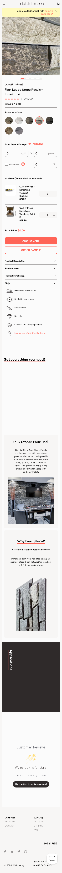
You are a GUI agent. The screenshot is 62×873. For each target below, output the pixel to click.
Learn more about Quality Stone (29, 333)
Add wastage (14, 164)
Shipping (38, 825)
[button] (22, 78)
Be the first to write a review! (31, 784)
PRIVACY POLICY (41, 861)
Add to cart (30, 240)
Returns (38, 821)
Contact (10, 825)
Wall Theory (18, 865)
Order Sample (31, 250)
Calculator (35, 144)
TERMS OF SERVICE (43, 865)
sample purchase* (47, 12)
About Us (10, 821)
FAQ (36, 830)
